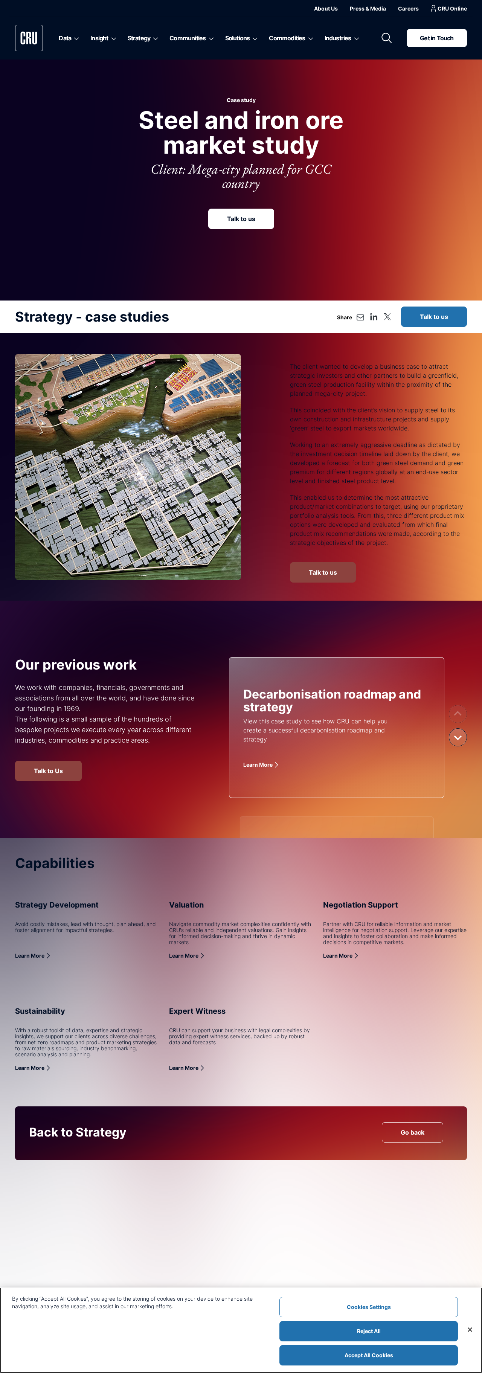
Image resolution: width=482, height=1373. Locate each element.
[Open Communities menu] (210, 38)
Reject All (369, 1331)
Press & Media (368, 8)
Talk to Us (48, 771)
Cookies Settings (369, 1307)
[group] (336, 727)
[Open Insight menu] (112, 38)
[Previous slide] (458, 714)
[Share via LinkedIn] (374, 316)
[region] (241, 1330)
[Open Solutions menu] (254, 38)
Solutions (237, 38)
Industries (338, 38)
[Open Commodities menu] (309, 38)
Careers (408, 8)
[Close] (470, 1329)
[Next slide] (458, 737)
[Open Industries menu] (355, 38)
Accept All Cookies (369, 1355)
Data (65, 38)
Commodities (287, 38)
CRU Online (452, 8)
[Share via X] (387, 316)
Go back (412, 1132)
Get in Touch (436, 38)
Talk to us (241, 219)
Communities (187, 38)
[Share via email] (360, 317)
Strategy (139, 38)
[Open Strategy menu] (154, 38)
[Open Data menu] (75, 38)
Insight (99, 38)
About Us (326, 8)
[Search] (386, 38)
